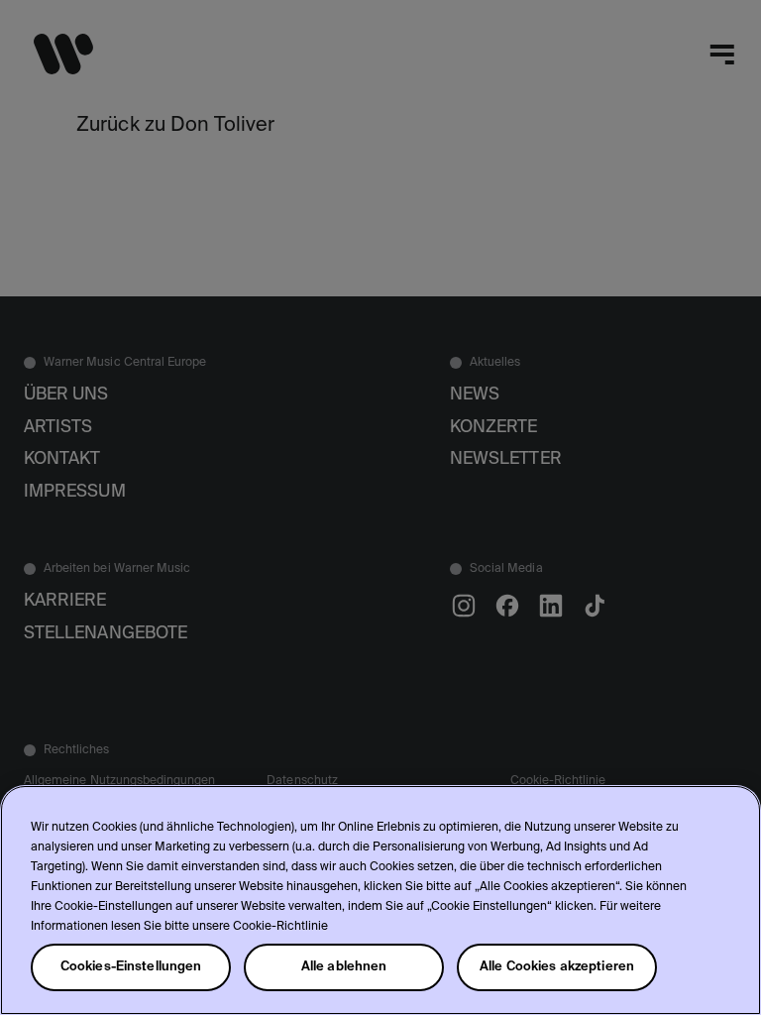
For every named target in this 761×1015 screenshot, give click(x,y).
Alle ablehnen (344, 966)
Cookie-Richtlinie (280, 927)
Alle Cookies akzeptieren (557, 966)
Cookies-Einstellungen (131, 966)
